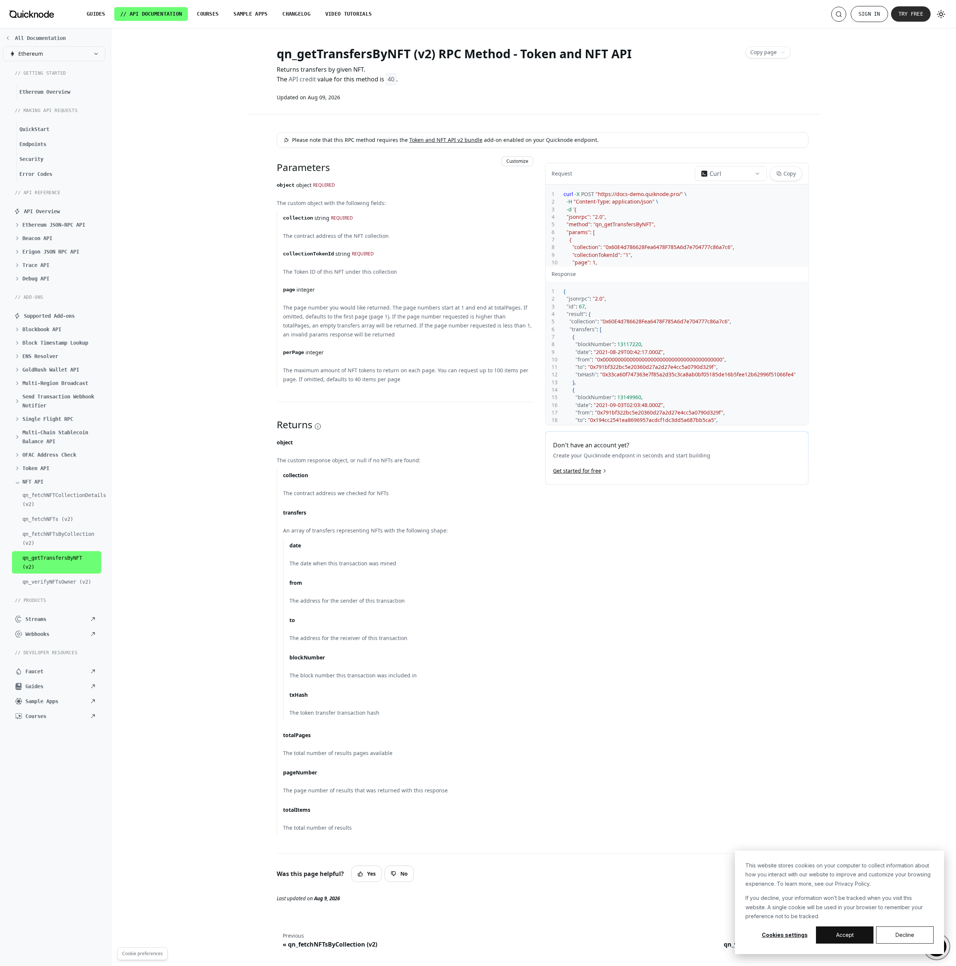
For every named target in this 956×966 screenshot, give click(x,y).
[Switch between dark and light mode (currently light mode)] (941, 14)
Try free (910, 14)
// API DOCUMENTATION (151, 14)
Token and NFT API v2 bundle (445, 139)
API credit (302, 79)
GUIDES (96, 14)
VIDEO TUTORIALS (348, 14)
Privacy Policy (852, 883)
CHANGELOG (296, 14)
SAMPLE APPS (250, 14)
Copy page (763, 52)
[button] (58, 225)
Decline (905, 935)
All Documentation (40, 38)
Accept (845, 935)
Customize (517, 161)
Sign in (869, 14)
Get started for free (577, 470)
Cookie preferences (142, 953)
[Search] (838, 14)
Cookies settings (785, 935)
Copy (789, 173)
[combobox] (54, 53)
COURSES (207, 14)
